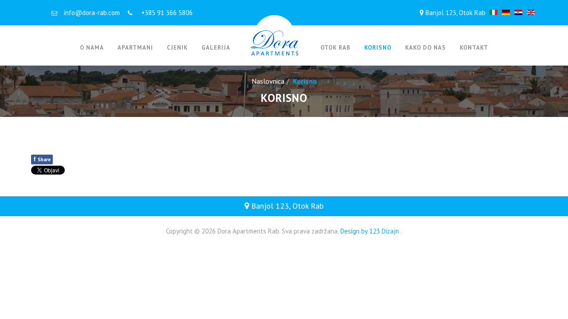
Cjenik (177, 47)
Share (42, 159)
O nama (92, 47)
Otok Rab (335, 47)
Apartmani (135, 47)
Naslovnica (268, 81)
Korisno (377, 47)
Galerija (215, 47)
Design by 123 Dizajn (370, 231)
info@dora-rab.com (92, 12)
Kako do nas (425, 47)
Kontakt (474, 47)
